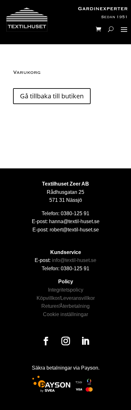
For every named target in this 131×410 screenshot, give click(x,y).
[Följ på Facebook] (45, 341)
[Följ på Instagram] (65, 341)
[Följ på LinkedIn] (85, 341)
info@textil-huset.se (74, 260)
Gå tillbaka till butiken (52, 96)
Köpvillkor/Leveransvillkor (66, 298)
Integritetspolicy (65, 290)
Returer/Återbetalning (65, 306)
